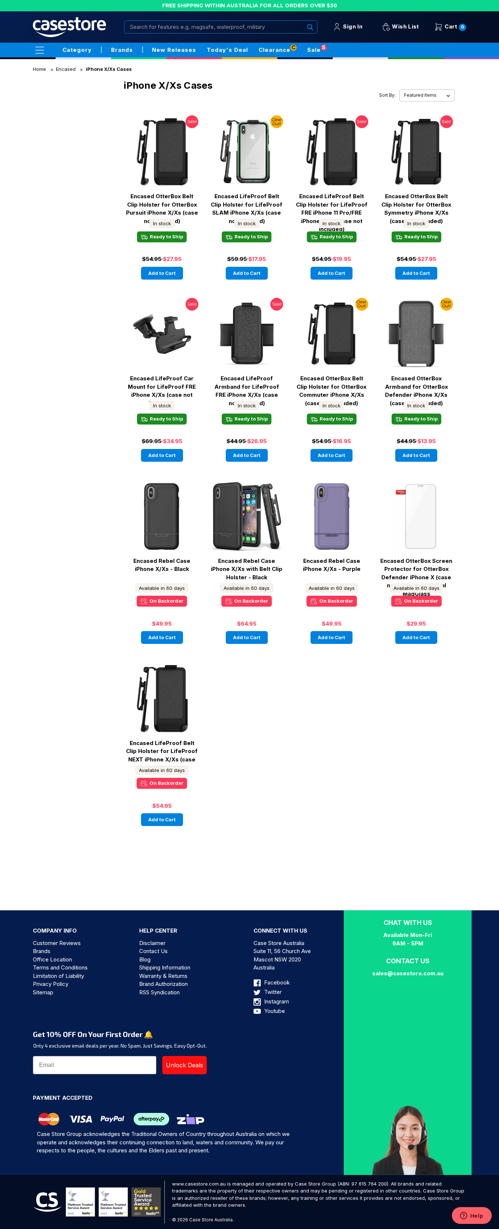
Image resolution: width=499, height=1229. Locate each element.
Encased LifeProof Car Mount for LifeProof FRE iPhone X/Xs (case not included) (162, 386)
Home (39, 69)
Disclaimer (152, 943)
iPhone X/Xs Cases (109, 69)
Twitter (272, 991)
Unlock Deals (184, 1065)
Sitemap (43, 992)
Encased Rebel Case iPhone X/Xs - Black (161, 565)
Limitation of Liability (58, 975)
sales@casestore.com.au (407, 973)
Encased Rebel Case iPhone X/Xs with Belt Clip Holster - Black (246, 569)
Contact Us (153, 951)
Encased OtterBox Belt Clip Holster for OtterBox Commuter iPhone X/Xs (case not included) (331, 386)
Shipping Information (164, 967)
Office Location (52, 959)
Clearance (274, 49)
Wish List (405, 26)
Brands (41, 951)
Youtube (274, 1010)
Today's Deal (227, 49)
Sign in (352, 26)
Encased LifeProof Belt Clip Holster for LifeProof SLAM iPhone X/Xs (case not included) (246, 204)
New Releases (174, 49)
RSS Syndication (159, 992)
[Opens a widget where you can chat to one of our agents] (472, 1216)
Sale (314, 49)
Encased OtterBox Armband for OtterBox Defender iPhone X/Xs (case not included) (416, 386)
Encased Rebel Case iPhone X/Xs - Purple (332, 565)
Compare (159, 158)
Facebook (276, 982)
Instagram (276, 1001)
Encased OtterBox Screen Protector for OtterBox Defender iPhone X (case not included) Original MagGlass (416, 569)
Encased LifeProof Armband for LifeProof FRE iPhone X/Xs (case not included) (246, 386)
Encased (66, 69)
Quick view (161, 145)
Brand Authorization (163, 983)
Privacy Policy (50, 983)
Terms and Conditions (60, 967)
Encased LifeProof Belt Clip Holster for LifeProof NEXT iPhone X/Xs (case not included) (162, 751)
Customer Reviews (57, 943)
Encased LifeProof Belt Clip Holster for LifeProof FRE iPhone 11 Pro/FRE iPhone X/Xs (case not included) (331, 204)
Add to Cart (162, 273)
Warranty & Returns (163, 975)
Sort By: (387, 95)
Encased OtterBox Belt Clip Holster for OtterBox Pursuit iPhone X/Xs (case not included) (162, 204)
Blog (145, 959)
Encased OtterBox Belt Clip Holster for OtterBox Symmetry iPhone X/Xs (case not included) (416, 204)
